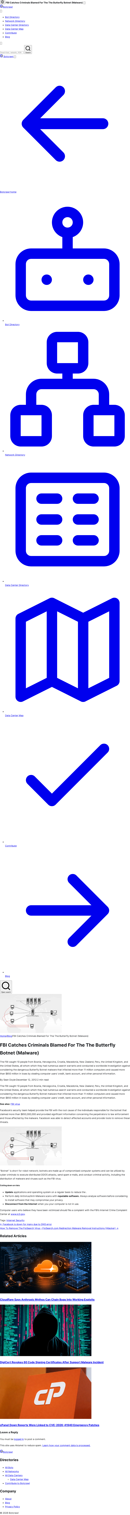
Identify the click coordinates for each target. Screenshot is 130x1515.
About (8, 1498)
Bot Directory (12, 17)
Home (3, 1036)
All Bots (9, 1467)
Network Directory (15, 21)
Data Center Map (14, 29)
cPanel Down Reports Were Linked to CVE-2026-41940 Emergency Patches (49, 1425)
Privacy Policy (12, 1506)
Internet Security (15, 1220)
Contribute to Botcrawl (17, 1483)
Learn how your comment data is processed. (66, 1445)
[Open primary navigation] (2, 2)
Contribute (11, 33)
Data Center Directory (17, 25)
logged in (19, 1439)
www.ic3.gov (18, 1214)
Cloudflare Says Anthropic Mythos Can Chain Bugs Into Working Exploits (47, 1299)
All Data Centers (13, 1475)
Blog (7, 36)
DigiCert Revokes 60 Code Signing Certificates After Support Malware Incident (52, 1362)
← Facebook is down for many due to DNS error (26, 1224)
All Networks (12, 1471)
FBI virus (15, 1104)
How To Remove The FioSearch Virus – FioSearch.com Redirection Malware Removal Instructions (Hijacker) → (59, 1228)
